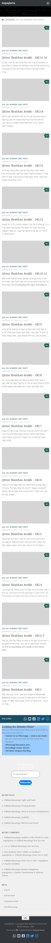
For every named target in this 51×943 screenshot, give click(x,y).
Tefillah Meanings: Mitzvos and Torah (21, 823)
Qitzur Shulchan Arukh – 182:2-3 (23, 635)
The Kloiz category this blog (18, 751)
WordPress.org (10, 907)
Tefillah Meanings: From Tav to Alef (31, 855)
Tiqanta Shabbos (12, 864)
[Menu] (48, 3)
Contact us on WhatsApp (17, 736)
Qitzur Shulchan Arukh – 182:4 (22, 584)
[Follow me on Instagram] (47, 719)
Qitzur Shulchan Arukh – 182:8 (22, 375)
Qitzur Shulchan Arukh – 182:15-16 (24, 57)
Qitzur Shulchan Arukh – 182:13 (22, 165)
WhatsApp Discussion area (18, 745)
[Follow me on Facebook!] (34, 719)
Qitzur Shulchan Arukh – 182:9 (22, 324)
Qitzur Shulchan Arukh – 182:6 (22, 480)
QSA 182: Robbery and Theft (15, 51)
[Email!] (29, 719)
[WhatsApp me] (25, 719)
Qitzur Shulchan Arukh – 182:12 (22, 219)
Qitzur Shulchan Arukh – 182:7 (22, 426)
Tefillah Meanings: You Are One (30, 840)
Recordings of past (17, 748)
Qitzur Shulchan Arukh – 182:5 (22, 534)
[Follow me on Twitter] (43, 719)
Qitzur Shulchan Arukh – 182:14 (22, 111)
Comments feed (11, 901)
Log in (7, 890)
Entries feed (9, 895)
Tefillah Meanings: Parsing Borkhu (20, 806)
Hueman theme (39, 930)
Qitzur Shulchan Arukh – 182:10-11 (24, 273)
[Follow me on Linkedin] (38, 719)
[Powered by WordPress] (17, 930)
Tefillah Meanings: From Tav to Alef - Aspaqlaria (26, 861)
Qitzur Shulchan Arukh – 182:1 (22, 689)
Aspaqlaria (8, 3)
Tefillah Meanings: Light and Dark (19, 800)
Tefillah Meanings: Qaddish (16, 817)
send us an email (38, 736)
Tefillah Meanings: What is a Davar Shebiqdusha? (26, 811)
